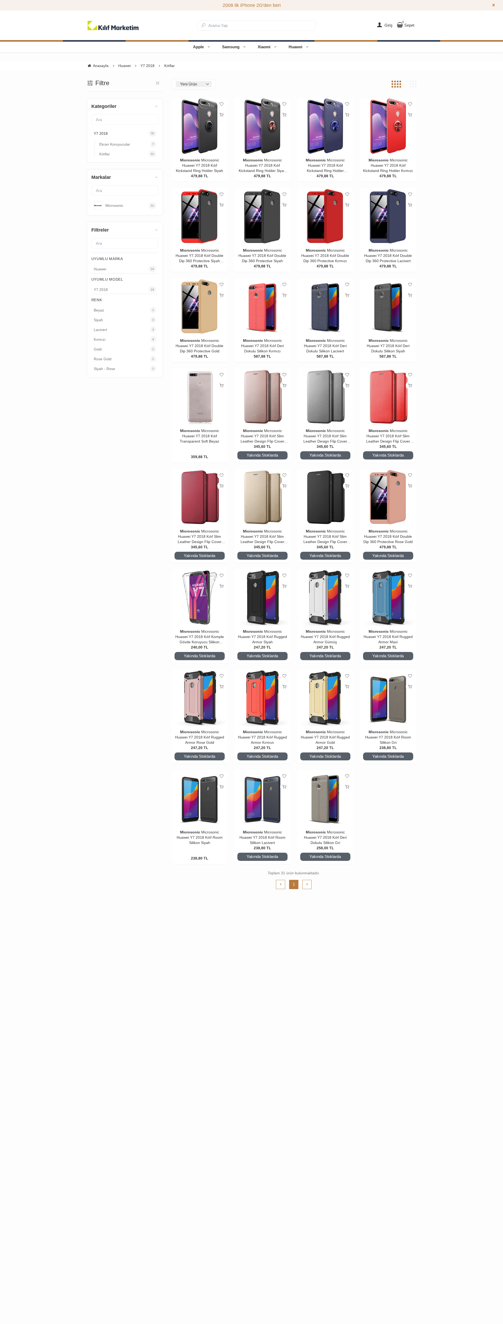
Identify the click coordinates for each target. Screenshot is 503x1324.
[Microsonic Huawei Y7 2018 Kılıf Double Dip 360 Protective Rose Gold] (388, 497)
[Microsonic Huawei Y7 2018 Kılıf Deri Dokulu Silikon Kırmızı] (262, 306)
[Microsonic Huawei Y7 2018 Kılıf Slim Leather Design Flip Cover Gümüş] (325, 396)
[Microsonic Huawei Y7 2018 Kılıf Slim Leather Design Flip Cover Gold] (262, 497)
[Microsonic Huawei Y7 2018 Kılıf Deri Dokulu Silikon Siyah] (388, 306)
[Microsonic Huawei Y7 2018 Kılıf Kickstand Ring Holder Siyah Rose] (262, 126)
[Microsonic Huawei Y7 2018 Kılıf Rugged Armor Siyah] (262, 597)
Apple (198, 47)
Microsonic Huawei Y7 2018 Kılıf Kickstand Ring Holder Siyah (199, 165)
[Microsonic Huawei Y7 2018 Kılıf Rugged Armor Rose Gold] (199, 698)
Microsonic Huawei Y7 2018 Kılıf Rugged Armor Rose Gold (199, 737)
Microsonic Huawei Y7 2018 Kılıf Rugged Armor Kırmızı (262, 737)
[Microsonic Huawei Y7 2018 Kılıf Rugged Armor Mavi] (388, 597)
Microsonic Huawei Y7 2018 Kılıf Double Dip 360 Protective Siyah (262, 255)
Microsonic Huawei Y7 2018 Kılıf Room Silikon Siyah (200, 837)
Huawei (295, 47)
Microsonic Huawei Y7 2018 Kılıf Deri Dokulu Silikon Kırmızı (262, 345)
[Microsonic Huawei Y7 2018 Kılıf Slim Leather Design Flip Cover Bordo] (199, 497)
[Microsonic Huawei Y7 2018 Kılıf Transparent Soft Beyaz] (199, 396)
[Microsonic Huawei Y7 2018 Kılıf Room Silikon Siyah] (199, 798)
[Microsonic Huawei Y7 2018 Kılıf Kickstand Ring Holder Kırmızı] (388, 126)
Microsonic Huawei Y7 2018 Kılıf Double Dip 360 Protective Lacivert (388, 255)
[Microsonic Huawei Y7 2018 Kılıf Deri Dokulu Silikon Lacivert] (325, 306)
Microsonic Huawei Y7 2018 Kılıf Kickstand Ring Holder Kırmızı (388, 165)
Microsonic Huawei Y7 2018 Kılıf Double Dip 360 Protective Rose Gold (388, 536)
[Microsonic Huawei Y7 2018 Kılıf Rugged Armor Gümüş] (325, 597)
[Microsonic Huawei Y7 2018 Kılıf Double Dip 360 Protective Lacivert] (388, 216)
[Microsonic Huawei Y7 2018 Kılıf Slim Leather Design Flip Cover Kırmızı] (388, 396)
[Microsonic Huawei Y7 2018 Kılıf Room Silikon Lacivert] (262, 798)
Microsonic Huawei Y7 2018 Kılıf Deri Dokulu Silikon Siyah (388, 345)
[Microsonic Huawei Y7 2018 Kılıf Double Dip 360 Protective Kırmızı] (325, 216)
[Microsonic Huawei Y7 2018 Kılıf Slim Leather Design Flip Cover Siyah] (325, 497)
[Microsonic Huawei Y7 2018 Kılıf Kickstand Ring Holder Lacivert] (325, 126)
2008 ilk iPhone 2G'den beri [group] (252, 5)
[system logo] (113, 25)
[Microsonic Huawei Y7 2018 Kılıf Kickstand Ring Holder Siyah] (199, 126)
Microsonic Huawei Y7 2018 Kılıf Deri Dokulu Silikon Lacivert (325, 345)
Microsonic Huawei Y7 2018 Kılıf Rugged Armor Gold (325, 737)
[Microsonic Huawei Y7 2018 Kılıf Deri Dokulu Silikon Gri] (325, 798)
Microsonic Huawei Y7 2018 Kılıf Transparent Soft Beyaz (199, 436)
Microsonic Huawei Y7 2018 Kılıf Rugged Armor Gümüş (325, 636)
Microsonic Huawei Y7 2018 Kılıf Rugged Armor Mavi (388, 636)
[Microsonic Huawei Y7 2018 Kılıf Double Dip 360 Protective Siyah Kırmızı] (199, 216)
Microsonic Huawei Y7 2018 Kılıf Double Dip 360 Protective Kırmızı (325, 255)
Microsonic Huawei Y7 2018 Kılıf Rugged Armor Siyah (262, 636)
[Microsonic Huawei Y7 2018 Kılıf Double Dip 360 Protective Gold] (199, 306)
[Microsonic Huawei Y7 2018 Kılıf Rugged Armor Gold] (325, 698)
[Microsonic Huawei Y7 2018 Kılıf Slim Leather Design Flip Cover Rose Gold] (262, 396)
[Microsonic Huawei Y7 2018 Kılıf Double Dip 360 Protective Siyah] (262, 216)
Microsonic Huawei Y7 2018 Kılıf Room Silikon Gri (388, 737)
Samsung (230, 47)
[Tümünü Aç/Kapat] (157, 83)
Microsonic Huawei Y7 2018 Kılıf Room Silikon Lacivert (262, 837)
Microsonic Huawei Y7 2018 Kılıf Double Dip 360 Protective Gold (199, 345)
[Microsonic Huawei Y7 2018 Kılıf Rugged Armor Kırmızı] (262, 698)
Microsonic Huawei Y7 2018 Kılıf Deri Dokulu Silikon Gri (325, 837)
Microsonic (190, 160)
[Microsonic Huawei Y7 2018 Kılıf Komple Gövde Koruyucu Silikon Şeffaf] (199, 597)
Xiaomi (264, 47)
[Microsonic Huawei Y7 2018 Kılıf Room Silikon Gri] (388, 698)
